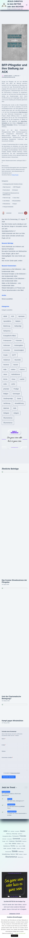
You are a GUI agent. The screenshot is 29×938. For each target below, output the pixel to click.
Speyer (14, 203)
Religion (5, 393)
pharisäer (6, 389)
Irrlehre (13, 369)
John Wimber (6, 200)
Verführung (6, 403)
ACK (12, 316)
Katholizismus (15, 374)
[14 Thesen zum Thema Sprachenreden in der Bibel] (4, 813)
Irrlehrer (22, 369)
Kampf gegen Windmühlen (12, 721)
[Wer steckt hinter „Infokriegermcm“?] (4, 800)
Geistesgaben (18, 345)
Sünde (19, 398)
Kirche (5, 379)
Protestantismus (11, 804)
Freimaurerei (7, 340)
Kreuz (13, 379)
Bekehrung (6, 326)
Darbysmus (6, 331)
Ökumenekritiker (16, 200)
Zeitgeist (16, 413)
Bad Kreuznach (7, 187)
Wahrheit (6, 408)
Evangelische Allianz (9, 335)
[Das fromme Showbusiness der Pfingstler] (14, 524)
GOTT (14, 355)
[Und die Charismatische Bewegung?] (14, 640)
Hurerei (15, 364)
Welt (14, 408)
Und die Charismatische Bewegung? (11, 697)
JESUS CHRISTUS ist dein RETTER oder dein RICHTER (15, 4)
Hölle (4, 369)
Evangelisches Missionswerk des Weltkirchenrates (11, 193)
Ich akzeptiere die (12, 773)
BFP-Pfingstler (16, 187)
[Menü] (26, 5)
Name (3, 738)
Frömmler (19, 340)
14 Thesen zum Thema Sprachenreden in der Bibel (16, 814)
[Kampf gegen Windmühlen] (14, 711)
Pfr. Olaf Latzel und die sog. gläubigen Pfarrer (16, 807)
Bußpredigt (17, 326)
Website (3, 751)
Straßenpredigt (8, 398)
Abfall (5, 316)
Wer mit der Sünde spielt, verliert (12, 260)
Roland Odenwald (7, 278)
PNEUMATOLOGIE (12, 811)
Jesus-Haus (16, 197)
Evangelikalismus (6, 791)
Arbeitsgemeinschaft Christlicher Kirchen (12, 184)
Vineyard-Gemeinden (8, 206)
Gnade (5, 355)
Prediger (16, 389)
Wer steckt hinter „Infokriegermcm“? (15, 800)
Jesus (5, 374)
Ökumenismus (6, 203)
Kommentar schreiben (7, 757)
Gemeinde (6, 350)
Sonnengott (16, 393)
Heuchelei (17, 360)
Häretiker (10, 799)
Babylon (17, 321)
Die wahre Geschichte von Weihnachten (14, 251)
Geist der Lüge (6, 197)
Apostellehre (7, 321)
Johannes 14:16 (14, 914)
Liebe (5, 384)
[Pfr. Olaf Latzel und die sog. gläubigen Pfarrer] (4, 806)
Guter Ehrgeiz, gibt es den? (10, 253)
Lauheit (22, 379)
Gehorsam (6, 345)
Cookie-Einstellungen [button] (20, 933)
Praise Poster (15, 175)
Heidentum (6, 360)
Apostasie (21, 316)
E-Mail (3, 745)
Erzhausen (15, 190)
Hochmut (6, 364)
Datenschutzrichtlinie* (15, 773)
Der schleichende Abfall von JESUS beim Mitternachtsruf (11, 794)
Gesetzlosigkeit (19, 350)
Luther (13, 384)
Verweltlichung (19, 403)
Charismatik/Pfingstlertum (8, 77)
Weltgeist (6, 413)
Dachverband (6, 190)
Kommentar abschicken (8, 776)
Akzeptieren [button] (14, 935)
